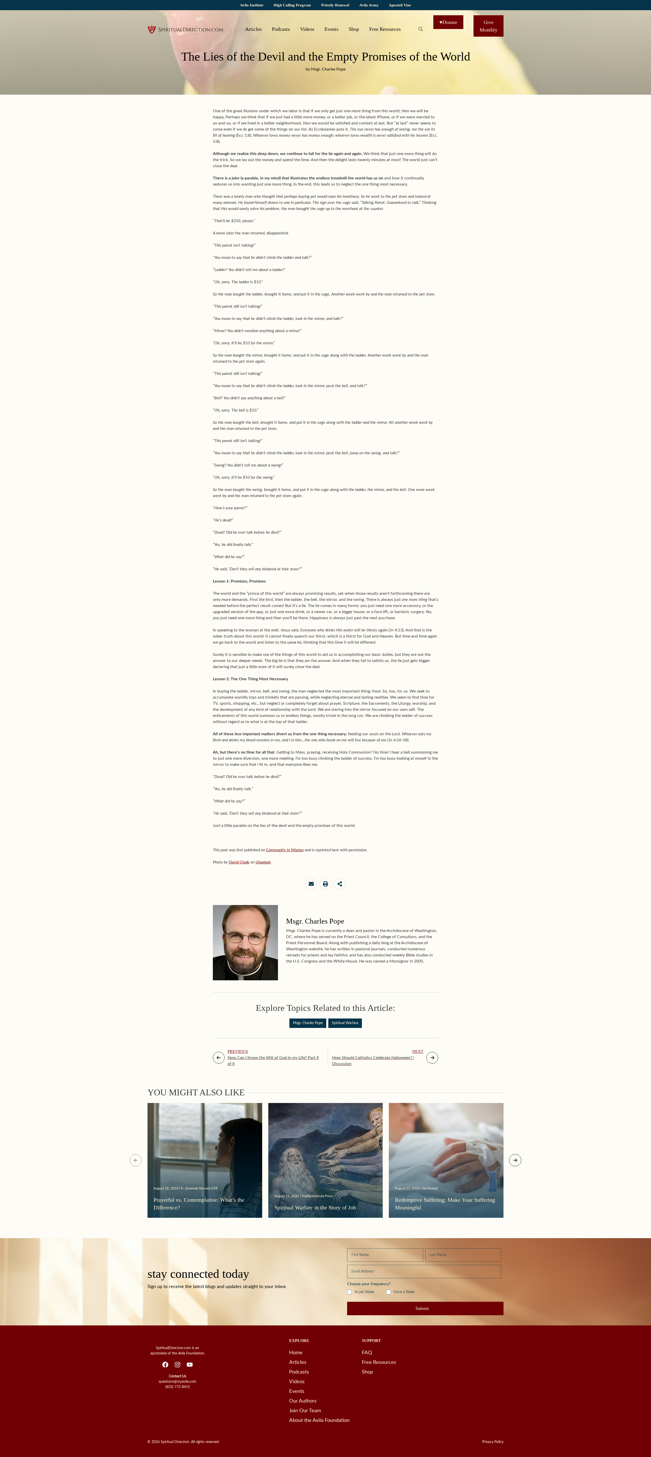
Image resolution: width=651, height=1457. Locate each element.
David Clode (239, 862)
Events (331, 29)
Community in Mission (285, 850)
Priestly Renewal (335, 5)
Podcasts (281, 29)
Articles (253, 29)
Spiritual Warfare (345, 1023)
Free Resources (385, 29)
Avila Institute (251, 5)
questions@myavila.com (177, 1381)
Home (296, 1352)
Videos (307, 29)
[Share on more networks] (340, 884)
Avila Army (369, 5)
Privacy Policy (493, 1442)
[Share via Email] (311, 884)
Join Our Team (305, 1410)
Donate (448, 22)
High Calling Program (292, 5)
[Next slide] (515, 1160)
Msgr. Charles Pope (308, 1023)
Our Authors (303, 1401)
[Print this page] (325, 884)
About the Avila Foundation (319, 1420)
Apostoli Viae (400, 5)
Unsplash (263, 862)
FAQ (367, 1352)
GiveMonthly (488, 26)
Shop (354, 29)
